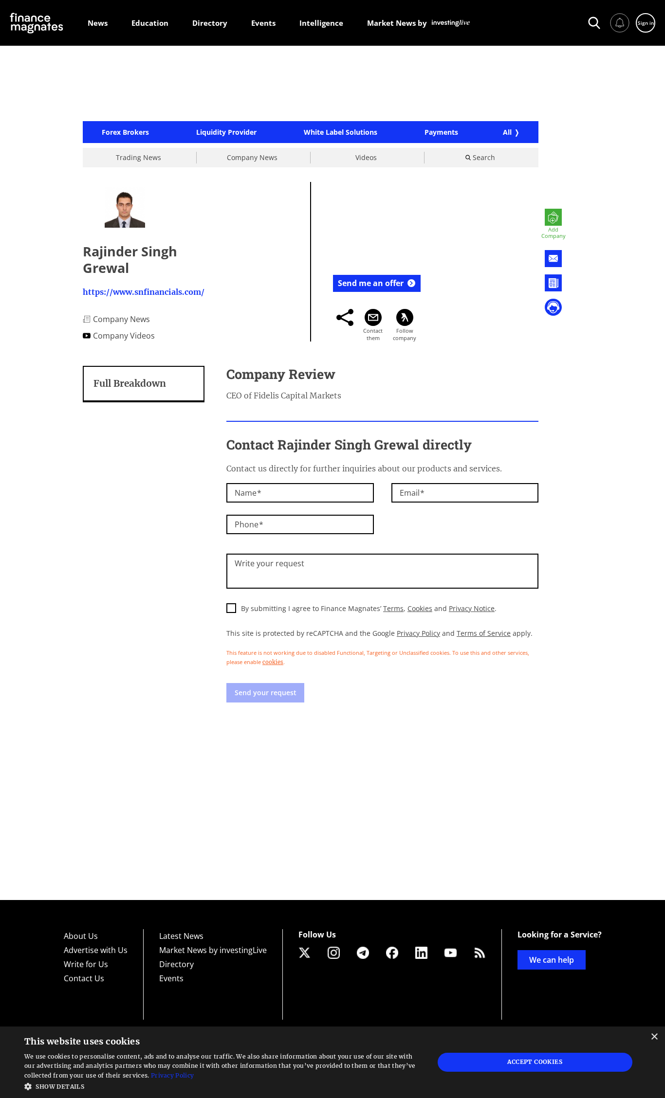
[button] (223, 1085)
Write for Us (86, 964)
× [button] (654, 1037)
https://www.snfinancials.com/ (143, 292)
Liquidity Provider (226, 132)
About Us (81, 936)
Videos (366, 157)
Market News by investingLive (213, 950)
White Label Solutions (340, 132)
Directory (176, 964)
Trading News (138, 157)
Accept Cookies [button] (534, 1061)
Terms (393, 608)
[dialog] (332, 1062)
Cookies (419, 608)
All (507, 132)
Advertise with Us (96, 950)
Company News (252, 157)
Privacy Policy (418, 633)
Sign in (646, 22)
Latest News (181, 936)
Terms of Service (484, 633)
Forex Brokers (125, 132)
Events (171, 978)
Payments (441, 132)
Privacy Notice (472, 608)
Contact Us (84, 978)
